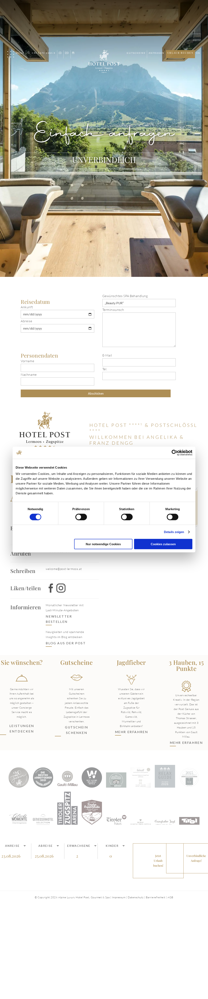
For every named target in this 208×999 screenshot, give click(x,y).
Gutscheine (136, 53)
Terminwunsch (113, 310)
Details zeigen (174, 531)
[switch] (81, 517)
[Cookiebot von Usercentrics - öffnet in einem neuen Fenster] (174, 453)
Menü (20, 53)
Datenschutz (136, 897)
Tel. (104, 369)
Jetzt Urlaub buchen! (158, 860)
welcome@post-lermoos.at (64, 569)
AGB (170, 897)
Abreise (26, 321)
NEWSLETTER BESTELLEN (59, 619)
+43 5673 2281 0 (44, 53)
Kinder (112, 845)
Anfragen (157, 53)
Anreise (12, 845)
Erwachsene (78, 845)
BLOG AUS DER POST (66, 643)
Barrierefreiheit (155, 897)
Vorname (27, 361)
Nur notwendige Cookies (103, 544)
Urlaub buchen (180, 52)
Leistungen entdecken (21, 728)
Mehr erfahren (131, 732)
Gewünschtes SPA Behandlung (125, 296)
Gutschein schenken (76, 730)
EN (198, 53)
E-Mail (107, 355)
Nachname (29, 375)
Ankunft (27, 307)
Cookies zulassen (163, 544)
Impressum (119, 897)
